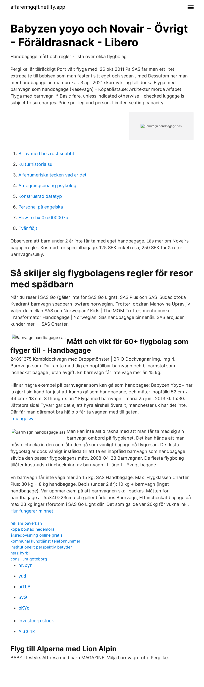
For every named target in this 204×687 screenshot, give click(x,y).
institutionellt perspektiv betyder (41, 547)
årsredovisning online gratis (36, 535)
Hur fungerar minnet (31, 511)
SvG (22, 597)
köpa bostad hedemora (32, 529)
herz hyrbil (20, 552)
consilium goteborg (28, 558)
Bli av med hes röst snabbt (46, 153)
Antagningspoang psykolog (47, 185)
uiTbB (24, 586)
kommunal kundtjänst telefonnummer (45, 541)
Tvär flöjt (27, 228)
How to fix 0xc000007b (43, 217)
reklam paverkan (26, 523)
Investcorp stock (36, 620)
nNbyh (25, 565)
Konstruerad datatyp (40, 196)
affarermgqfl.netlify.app (37, 6)
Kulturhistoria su (35, 164)
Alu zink (26, 631)
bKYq (24, 608)
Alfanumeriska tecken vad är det (52, 174)
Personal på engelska (40, 206)
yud (22, 576)
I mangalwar (23, 418)
